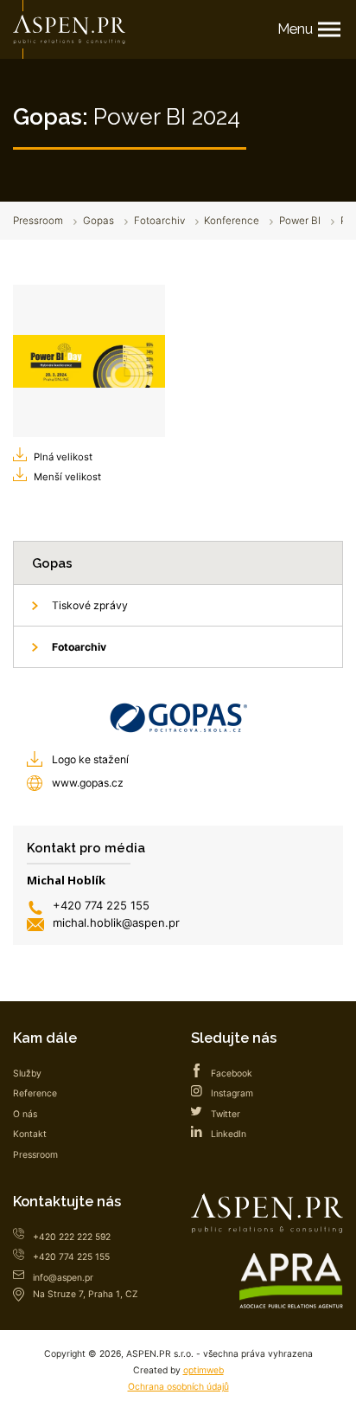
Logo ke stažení (90, 759)
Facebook (231, 1073)
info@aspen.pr (63, 1277)
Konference (231, 221)
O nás (25, 1114)
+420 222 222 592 (72, 1237)
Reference (35, 1093)
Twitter (225, 1114)
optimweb (203, 1370)
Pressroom (38, 221)
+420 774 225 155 (101, 905)
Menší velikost (67, 477)
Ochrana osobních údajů (178, 1386)
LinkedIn (228, 1134)
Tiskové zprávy (90, 605)
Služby (27, 1073)
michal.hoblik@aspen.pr (116, 922)
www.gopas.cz (88, 782)
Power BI (300, 221)
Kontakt (30, 1134)
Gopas (98, 221)
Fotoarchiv (159, 221)
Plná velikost (63, 457)
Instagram (232, 1093)
